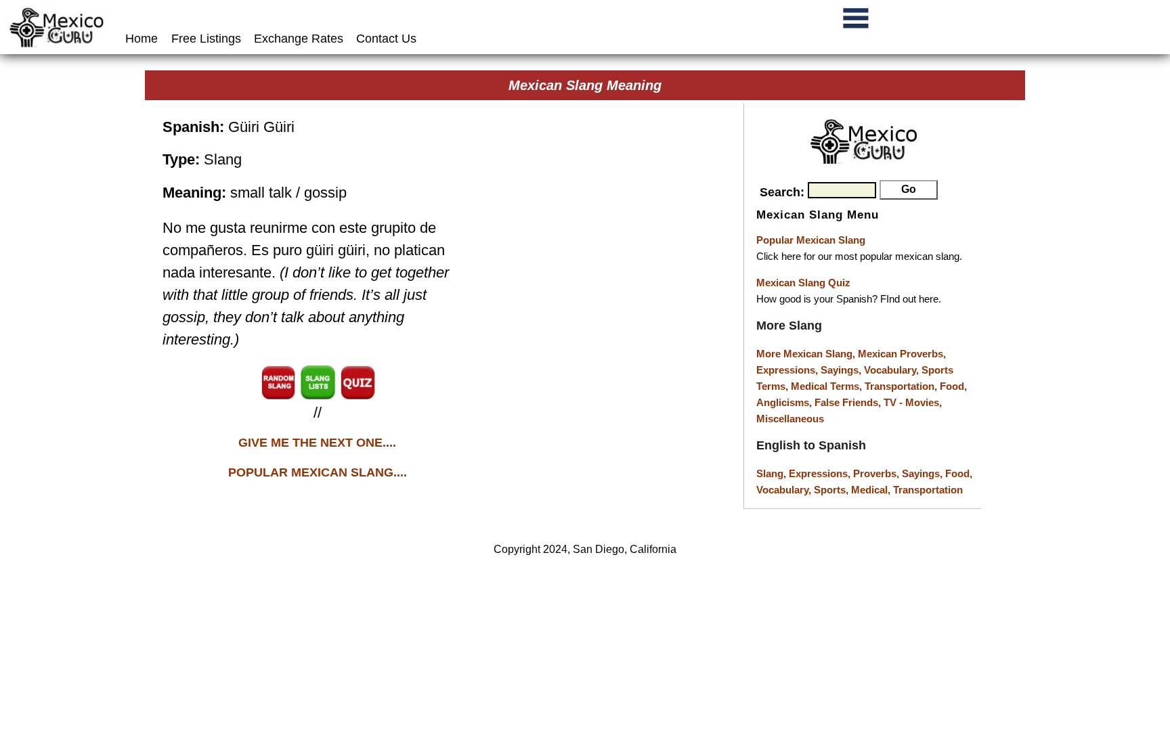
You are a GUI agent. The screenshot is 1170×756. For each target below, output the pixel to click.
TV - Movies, (913, 402)
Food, (953, 386)
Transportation (928, 489)
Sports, (832, 489)
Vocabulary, (893, 370)
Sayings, (842, 370)
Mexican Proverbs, (902, 353)
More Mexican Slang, (807, 353)
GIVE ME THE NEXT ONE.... (317, 442)
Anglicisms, (785, 402)
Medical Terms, (828, 386)
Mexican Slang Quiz (803, 282)
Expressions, (787, 370)
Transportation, (902, 386)
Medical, (872, 489)
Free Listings (206, 38)
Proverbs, (877, 473)
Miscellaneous (790, 418)
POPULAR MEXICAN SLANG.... (317, 472)
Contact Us (386, 38)
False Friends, (849, 402)
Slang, (772, 473)
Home (143, 38)
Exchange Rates (298, 38)
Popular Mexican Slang (810, 240)
